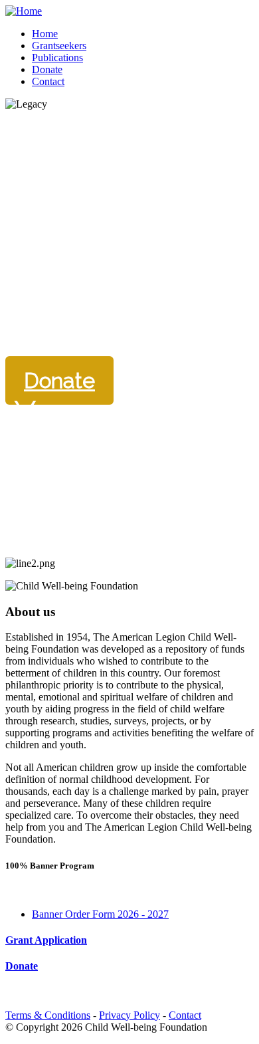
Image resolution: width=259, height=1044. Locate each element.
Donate (59, 380)
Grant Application (46, 940)
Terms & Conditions (47, 1015)
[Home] (23, 11)
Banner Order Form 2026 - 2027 (100, 914)
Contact (185, 1015)
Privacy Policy (129, 1015)
